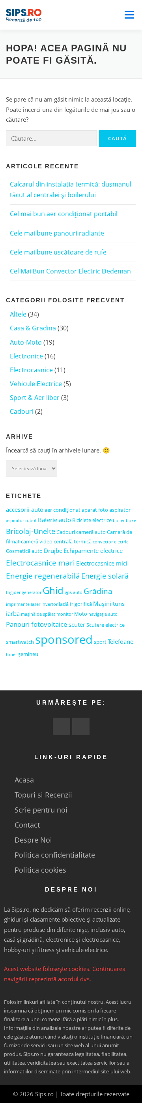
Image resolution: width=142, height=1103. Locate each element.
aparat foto (95, 509)
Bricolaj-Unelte (30, 531)
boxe (131, 520)
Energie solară (105, 576)
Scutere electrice (105, 624)
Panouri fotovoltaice (36, 624)
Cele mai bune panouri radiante (57, 233)
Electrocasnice (31, 370)
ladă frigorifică (75, 603)
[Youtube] (61, 726)
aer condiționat (62, 509)
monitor (64, 614)
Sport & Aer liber (35, 397)
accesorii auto (24, 509)
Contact (27, 825)
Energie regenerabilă (43, 575)
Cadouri (22, 411)
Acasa (24, 779)
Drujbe (53, 550)
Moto (80, 613)
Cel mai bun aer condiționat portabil (64, 213)
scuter (77, 624)
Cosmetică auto (24, 550)
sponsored (64, 639)
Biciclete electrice (92, 520)
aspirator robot (21, 520)
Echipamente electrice (93, 550)
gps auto (73, 592)
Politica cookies (40, 870)
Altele (18, 314)
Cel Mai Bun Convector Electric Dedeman (70, 271)
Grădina (98, 591)
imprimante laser (23, 604)
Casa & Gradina (33, 328)
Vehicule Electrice (36, 383)
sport (100, 641)
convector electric (110, 542)
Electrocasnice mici (101, 563)
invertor (49, 604)
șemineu (28, 654)
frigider (13, 592)
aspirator (120, 509)
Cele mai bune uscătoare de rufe (58, 252)
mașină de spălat (38, 614)
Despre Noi (33, 840)
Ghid (53, 590)
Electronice (26, 356)
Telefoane (120, 641)
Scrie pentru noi (41, 810)
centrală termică (73, 541)
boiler (119, 520)
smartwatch (20, 641)
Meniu (129, 14)
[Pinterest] (81, 726)
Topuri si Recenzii (43, 794)
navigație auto (103, 614)
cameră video (36, 541)
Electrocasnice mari (40, 562)
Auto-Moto (26, 342)
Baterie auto (54, 520)
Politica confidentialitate (55, 855)
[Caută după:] (51, 138)
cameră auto (91, 531)
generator (31, 592)
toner (11, 654)
